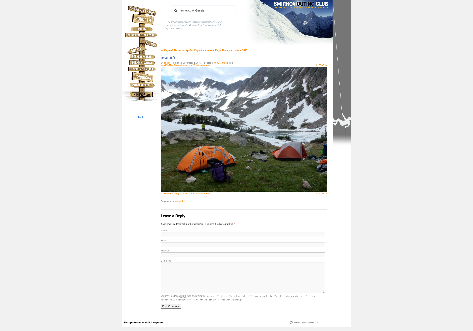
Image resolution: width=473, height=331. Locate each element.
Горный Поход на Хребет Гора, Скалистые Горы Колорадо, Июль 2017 (204, 50)
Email (164, 240)
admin (167, 62)
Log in (141, 116)
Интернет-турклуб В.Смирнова (144, 322)
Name (164, 230)
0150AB (320, 65)
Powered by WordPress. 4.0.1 (306, 322)
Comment (166, 260)
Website (165, 250)
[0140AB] (244, 129)
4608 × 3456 (220, 62)
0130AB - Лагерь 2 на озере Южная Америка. (187, 65)
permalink (180, 201)
